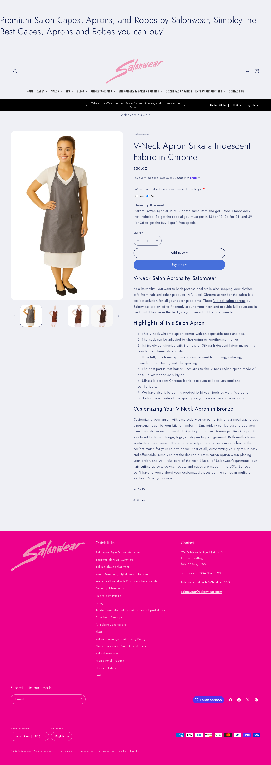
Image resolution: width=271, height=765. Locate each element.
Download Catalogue (110, 617)
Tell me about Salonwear (112, 567)
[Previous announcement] (86, 105)
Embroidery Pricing (109, 596)
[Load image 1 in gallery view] (31, 316)
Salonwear (27, 751)
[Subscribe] (80, 699)
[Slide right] (118, 315)
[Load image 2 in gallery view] (54, 316)
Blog (99, 632)
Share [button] (141, 500)
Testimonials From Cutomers (114, 559)
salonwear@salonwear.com (201, 591)
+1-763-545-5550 (216, 582)
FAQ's (100, 675)
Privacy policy (85, 751)
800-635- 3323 (209, 573)
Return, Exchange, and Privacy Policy (121, 639)
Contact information (129, 751)
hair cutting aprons (148, 466)
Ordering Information (110, 588)
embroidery (188, 419)
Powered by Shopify (44, 751)
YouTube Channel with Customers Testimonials (126, 581)
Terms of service (106, 751)
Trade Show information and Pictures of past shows (130, 610)
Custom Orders (106, 668)
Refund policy (66, 751)
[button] (15, 71)
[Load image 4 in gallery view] (102, 316)
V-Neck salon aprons (229, 300)
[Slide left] (15, 315)
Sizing (100, 603)
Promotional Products (110, 660)
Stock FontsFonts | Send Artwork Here (121, 646)
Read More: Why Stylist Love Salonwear (122, 574)
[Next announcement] (184, 105)
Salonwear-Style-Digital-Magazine (118, 552)
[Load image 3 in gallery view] (78, 316)
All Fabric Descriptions (111, 624)
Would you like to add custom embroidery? (168, 189)
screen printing (213, 419)
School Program (107, 653)
